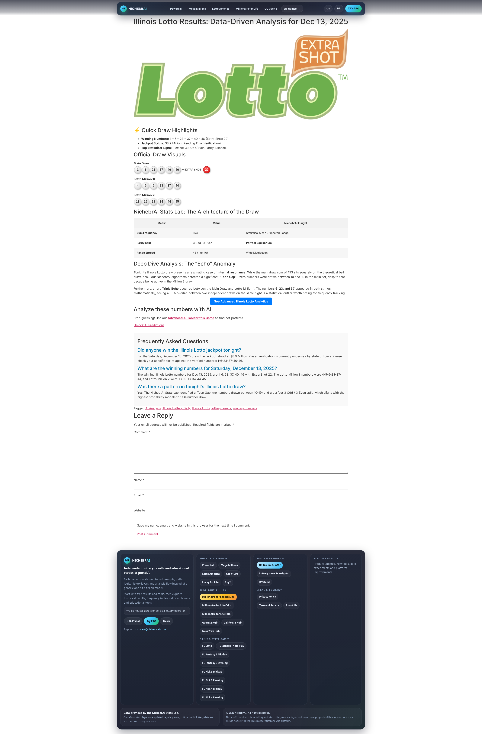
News (166, 621)
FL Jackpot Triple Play (231, 646)
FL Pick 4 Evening (212, 697)
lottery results (221, 408)
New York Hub (211, 631)
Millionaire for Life (247, 8)
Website (139, 510)
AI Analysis (153, 408)
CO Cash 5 (271, 8)
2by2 (228, 582)
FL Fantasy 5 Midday (214, 654)
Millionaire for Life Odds (217, 605)
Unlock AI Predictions (149, 325)
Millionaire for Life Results (218, 597)
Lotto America (221, 8)
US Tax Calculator (270, 565)
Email (139, 495)
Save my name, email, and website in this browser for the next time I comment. (193, 525)
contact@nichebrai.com (151, 629)
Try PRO (151, 621)
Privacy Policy (267, 596)
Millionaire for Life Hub (216, 614)
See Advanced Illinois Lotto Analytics (241, 301)
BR (339, 8)
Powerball (176, 8)
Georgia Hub (209, 622)
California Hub (233, 622)
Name (139, 479)
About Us (291, 605)
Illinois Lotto (201, 408)
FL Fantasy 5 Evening (215, 663)
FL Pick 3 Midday (212, 671)
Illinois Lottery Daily (176, 408)
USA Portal (133, 621)
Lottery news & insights (274, 573)
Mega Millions (197, 8)
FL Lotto (207, 646)
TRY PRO (353, 8)
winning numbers (245, 408)
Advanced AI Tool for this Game (191, 318)
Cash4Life (232, 574)
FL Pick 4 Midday (212, 688)
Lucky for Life (210, 582)
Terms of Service (269, 605)
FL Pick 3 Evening (212, 680)
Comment (142, 432)
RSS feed (264, 582)
